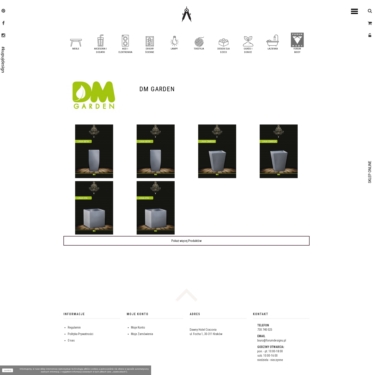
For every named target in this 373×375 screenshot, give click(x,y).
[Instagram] (3, 36)
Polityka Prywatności (80, 334)
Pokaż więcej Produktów (186, 241)
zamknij (7, 370)
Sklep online (369, 172)
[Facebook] (3, 23)
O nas (71, 340)
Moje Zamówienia (142, 334)
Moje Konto (138, 327)
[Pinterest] (3, 11)
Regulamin (74, 327)
